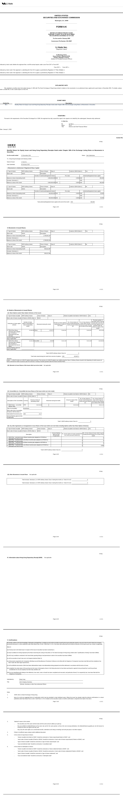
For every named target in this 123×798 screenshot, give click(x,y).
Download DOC (114, 3)
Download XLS (120, 3)
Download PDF (117, 3)
